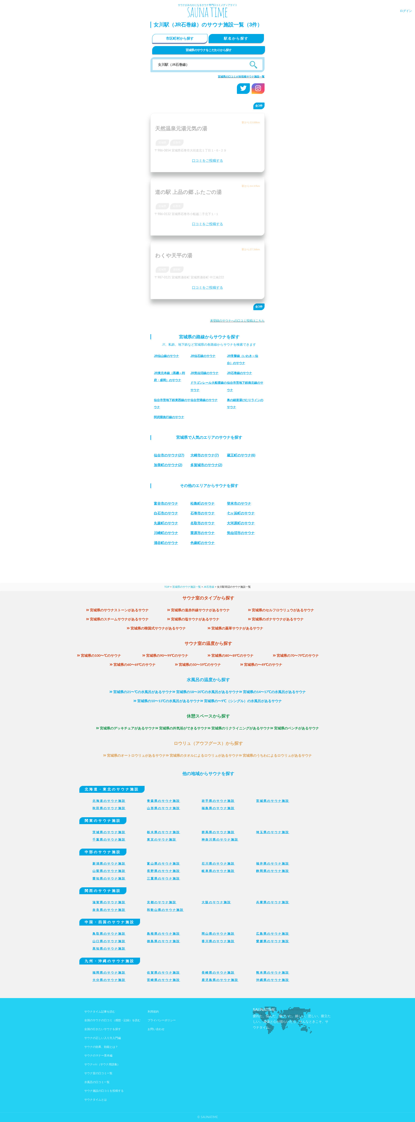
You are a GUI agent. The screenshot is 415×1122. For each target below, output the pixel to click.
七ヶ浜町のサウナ (241, 513)
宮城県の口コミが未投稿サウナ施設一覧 (241, 76)
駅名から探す (236, 38)
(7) (204, 455)
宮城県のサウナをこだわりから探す (209, 50)
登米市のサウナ (239, 503)
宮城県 (162, 142)
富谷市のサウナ (166, 503)
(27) (169, 455)
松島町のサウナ (202, 503)
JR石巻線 (209, 587)
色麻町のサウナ (202, 543)
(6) (241, 455)
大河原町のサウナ (241, 523)
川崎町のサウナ (166, 533)
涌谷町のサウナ (166, 543)
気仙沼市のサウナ (241, 533)
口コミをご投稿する (207, 160)
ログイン (406, 11)
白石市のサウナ (166, 513)
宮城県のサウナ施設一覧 (186, 587)
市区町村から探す (180, 38)
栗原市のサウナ (202, 533)
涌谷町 (177, 269)
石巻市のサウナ (202, 513)
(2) (168, 465)
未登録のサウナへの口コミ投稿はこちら (237, 320)
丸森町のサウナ (166, 523)
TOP (166, 587)
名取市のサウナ (202, 523)
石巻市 (177, 142)
